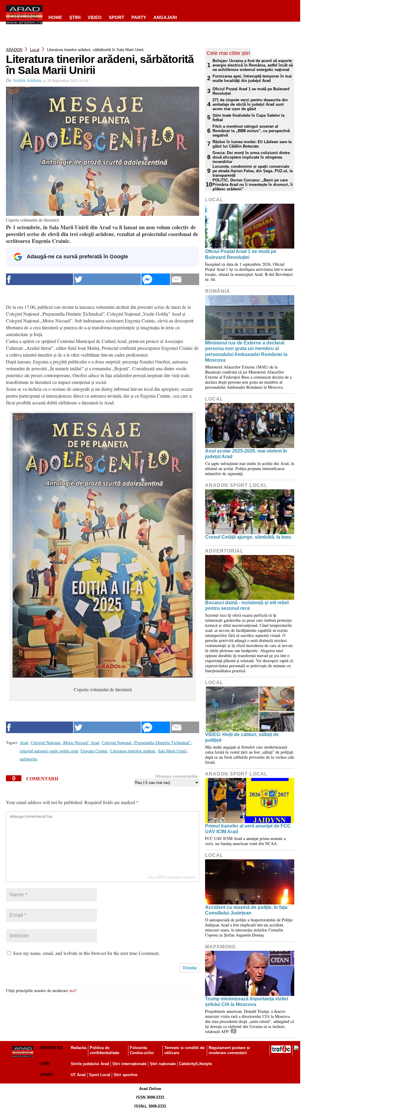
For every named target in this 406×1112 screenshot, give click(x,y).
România (217, 291)
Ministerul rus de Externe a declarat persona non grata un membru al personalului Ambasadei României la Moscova (246, 351)
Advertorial (224, 550)
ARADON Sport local (236, 485)
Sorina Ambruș (27, 80)
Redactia (78, 1047)
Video (95, 17)
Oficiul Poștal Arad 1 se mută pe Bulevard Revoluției (251, 91)
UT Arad (78, 1075)
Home (55, 17)
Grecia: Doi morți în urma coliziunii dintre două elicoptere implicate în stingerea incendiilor (251, 157)
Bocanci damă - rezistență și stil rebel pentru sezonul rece (247, 605)
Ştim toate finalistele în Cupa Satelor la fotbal (248, 117)
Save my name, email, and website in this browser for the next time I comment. (86, 953)
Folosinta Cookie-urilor (142, 1050)
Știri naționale (163, 1064)
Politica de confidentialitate (104, 1050)
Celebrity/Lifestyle (195, 1064)
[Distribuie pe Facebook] (39, 279)
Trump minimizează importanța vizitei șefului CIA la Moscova (246, 1001)
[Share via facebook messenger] (155, 279)
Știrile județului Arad (90, 1064)
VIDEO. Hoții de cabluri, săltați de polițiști (242, 737)
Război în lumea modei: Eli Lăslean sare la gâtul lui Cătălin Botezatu (252, 144)
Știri (45, 1064)
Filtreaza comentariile (176, 776)
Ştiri (75, 17)
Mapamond (220, 946)
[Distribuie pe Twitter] (107, 279)
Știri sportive (125, 1075)
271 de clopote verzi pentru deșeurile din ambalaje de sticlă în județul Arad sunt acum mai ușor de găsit (250, 104)
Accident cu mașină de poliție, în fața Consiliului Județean (246, 910)
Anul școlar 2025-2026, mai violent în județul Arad (246, 453)
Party (138, 17)
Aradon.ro (51, 1047)
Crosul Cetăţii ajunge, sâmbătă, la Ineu (248, 537)
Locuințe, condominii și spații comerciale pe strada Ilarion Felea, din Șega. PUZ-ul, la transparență (253, 171)
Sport (116, 17)
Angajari (165, 17)
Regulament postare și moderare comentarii (229, 1050)
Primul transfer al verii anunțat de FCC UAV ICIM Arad (248, 828)
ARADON (14, 50)
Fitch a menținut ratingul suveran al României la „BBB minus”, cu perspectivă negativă (251, 130)
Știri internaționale (129, 1064)
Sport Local (99, 1075)
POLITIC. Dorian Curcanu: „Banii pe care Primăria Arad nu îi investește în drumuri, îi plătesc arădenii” (253, 184)
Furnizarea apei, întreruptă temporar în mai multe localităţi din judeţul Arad (252, 78)
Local (34, 50)
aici (72, 990)
